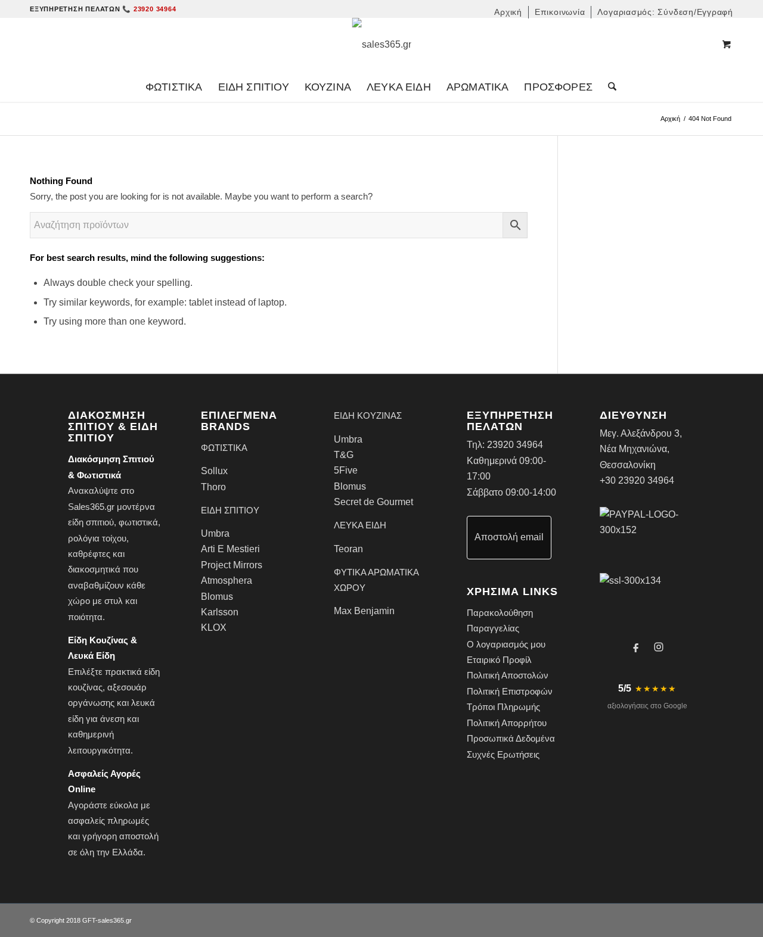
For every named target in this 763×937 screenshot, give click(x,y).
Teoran (348, 549)
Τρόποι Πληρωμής (503, 707)
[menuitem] (508, 12)
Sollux (214, 471)
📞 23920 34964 (149, 9)
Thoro (213, 487)
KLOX (214, 627)
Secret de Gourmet (373, 502)
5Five (346, 470)
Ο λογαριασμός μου (506, 644)
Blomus (217, 597)
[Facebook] (636, 647)
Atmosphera (226, 580)
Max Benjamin (364, 611)
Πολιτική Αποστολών (507, 675)
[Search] (608, 87)
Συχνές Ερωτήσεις (503, 754)
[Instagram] (658, 647)
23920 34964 (515, 445)
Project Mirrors (231, 565)
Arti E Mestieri (230, 549)
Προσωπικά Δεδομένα (511, 738)
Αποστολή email (509, 537)
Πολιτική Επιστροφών (510, 691)
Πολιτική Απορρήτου (507, 723)
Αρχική (670, 118)
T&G (343, 455)
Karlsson (219, 612)
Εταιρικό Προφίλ (499, 660)
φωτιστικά (138, 522)
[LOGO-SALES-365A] (381, 44)
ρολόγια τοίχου (97, 538)
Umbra (215, 533)
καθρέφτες (89, 554)
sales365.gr (115, 920)
